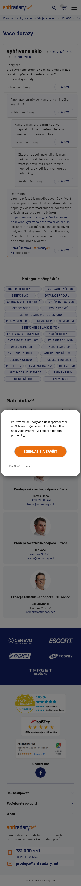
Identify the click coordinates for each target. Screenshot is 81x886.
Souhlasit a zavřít (40, 451)
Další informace (19, 466)
